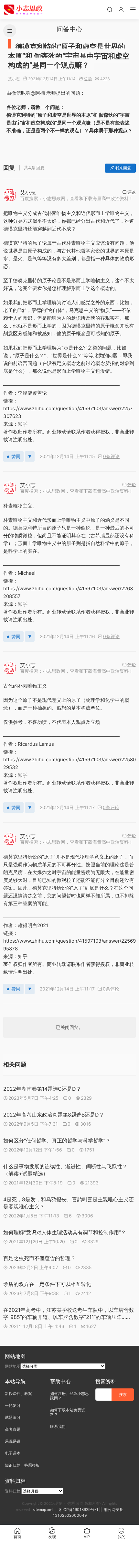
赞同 (15, 456)
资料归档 (12, 1491)
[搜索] (109, 9)
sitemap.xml (43, 1510)
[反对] (30, 456)
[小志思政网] (24, 9)
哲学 (88, 78)
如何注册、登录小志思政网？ (69, 1395)
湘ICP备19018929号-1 (78, 1509)
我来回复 (123, 168)
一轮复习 (12, 1405)
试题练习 (12, 1417)
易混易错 (12, 1441)
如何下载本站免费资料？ (67, 1412)
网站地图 (12, 1366)
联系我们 (58, 1426)
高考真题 (12, 1429)
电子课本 (12, 1453)
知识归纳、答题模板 (22, 1465)
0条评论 (111, 456)
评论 (131, 192)
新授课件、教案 (18, 1393)
